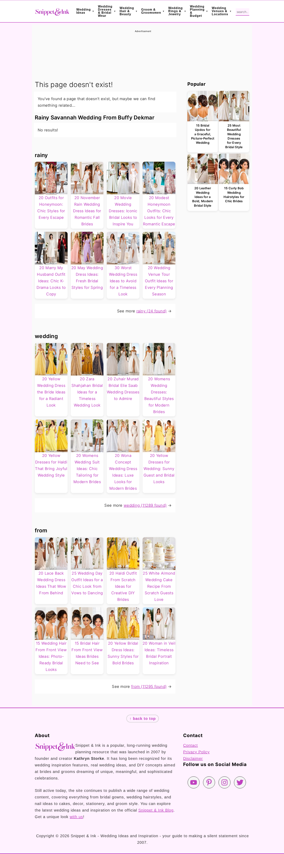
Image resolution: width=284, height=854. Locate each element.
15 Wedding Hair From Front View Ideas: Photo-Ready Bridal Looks (51, 656)
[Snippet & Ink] (52, 13)
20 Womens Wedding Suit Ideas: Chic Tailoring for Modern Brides (87, 468)
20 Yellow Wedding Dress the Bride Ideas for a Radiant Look (51, 392)
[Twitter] (240, 782)
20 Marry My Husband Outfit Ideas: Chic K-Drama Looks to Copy (51, 281)
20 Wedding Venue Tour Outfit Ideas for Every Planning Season (159, 281)
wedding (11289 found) (145, 505)
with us (76, 817)
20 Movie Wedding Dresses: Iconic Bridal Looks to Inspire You (123, 210)
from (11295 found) (149, 686)
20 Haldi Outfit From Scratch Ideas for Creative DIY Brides (123, 586)
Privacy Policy (196, 752)
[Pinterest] (209, 782)
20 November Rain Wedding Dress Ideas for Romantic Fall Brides (87, 210)
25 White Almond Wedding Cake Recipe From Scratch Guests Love (159, 586)
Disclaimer (193, 758)
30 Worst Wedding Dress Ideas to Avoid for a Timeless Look (123, 281)
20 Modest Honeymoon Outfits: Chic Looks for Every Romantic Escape (159, 210)
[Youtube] (194, 782)
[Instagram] (224, 782)
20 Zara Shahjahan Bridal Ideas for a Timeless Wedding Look (87, 392)
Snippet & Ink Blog (155, 810)
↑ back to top (142, 718)
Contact (190, 745)
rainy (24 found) (151, 311)
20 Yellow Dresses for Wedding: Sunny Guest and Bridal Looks (159, 468)
